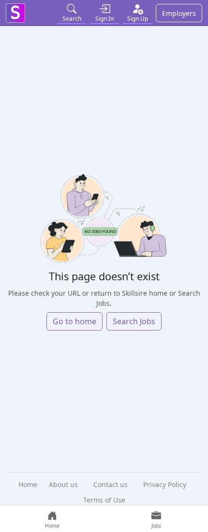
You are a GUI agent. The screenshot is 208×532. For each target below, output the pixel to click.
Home (27, 484)
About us (63, 484)
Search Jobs (134, 321)
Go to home (74, 321)
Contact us (110, 484)
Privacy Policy (164, 484)
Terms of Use (104, 499)
